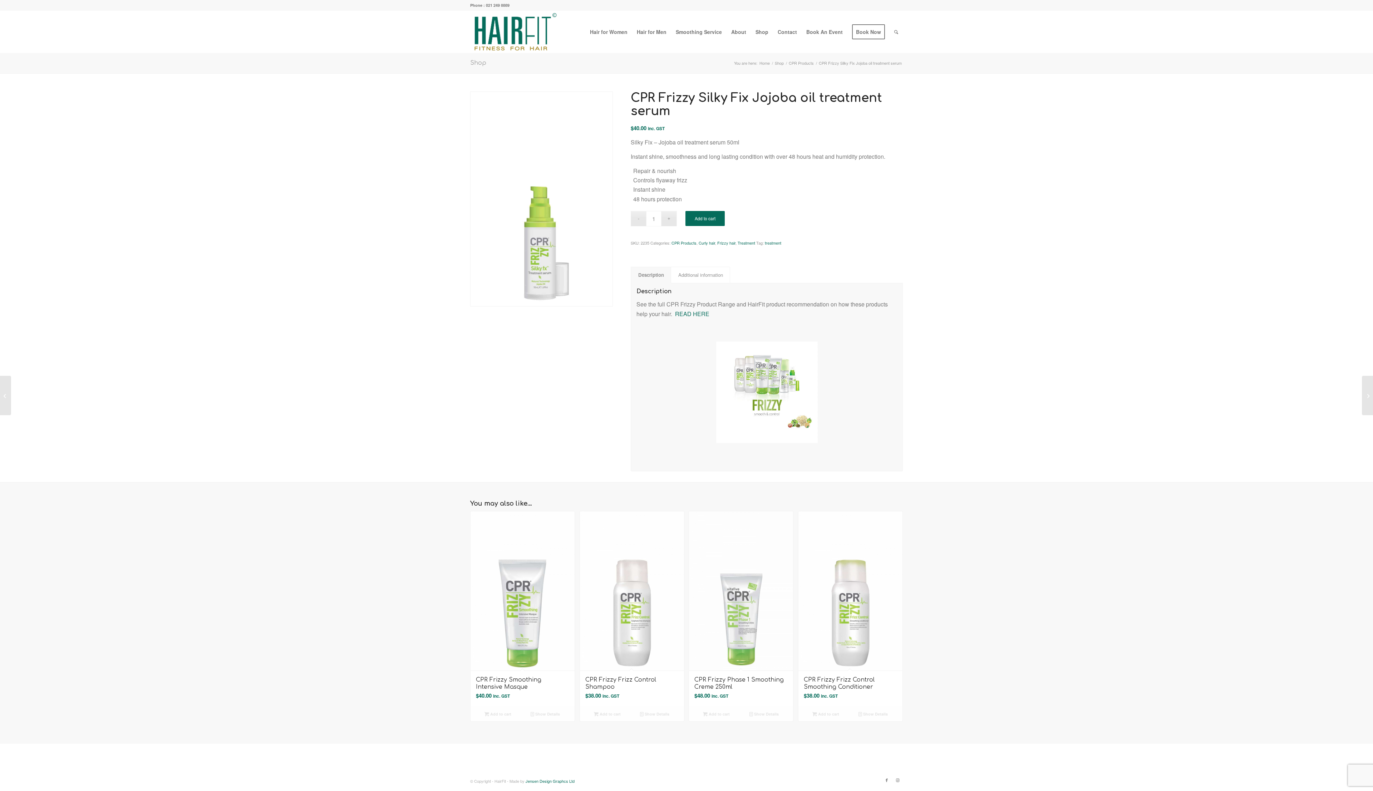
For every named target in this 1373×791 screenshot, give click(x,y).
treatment (773, 243)
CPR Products (684, 243)
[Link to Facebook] (886, 780)
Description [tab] (651, 274)
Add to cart (705, 218)
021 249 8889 (498, 5)
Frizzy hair (726, 243)
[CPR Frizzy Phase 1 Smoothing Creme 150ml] (5, 395)
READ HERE (692, 314)
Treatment (746, 243)
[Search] (896, 32)
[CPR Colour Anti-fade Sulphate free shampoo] (1367, 395)
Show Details (547, 714)
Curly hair (707, 243)
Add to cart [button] (500, 714)
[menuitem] (608, 32)
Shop (478, 63)
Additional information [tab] (700, 274)
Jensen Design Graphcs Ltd (550, 781)
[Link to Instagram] (897, 780)
